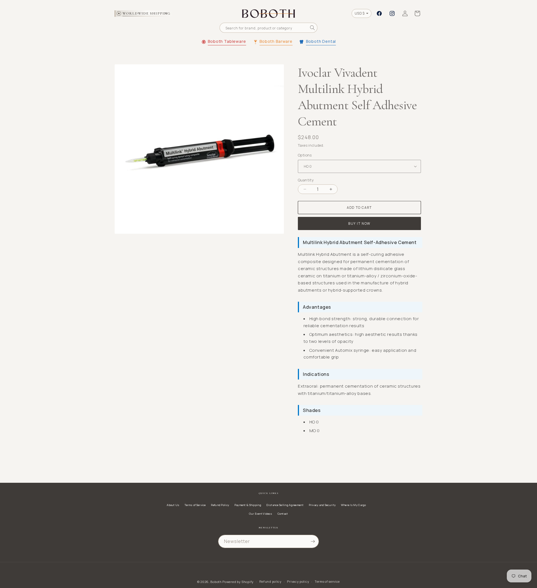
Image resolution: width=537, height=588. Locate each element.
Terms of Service (195, 505)
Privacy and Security (322, 505)
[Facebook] (379, 13)
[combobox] (268, 27)
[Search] (312, 27)
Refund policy (270, 581)
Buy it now (359, 223)
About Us (173, 505)
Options (305, 155)
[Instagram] (392, 13)
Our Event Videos (260, 514)
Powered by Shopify (238, 582)
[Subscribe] (313, 541)
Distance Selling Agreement (284, 505)
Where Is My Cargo (353, 505)
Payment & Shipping (247, 505)
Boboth (216, 582)
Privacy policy (298, 581)
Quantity (306, 179)
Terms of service (327, 581)
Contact (282, 514)
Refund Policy (220, 505)
